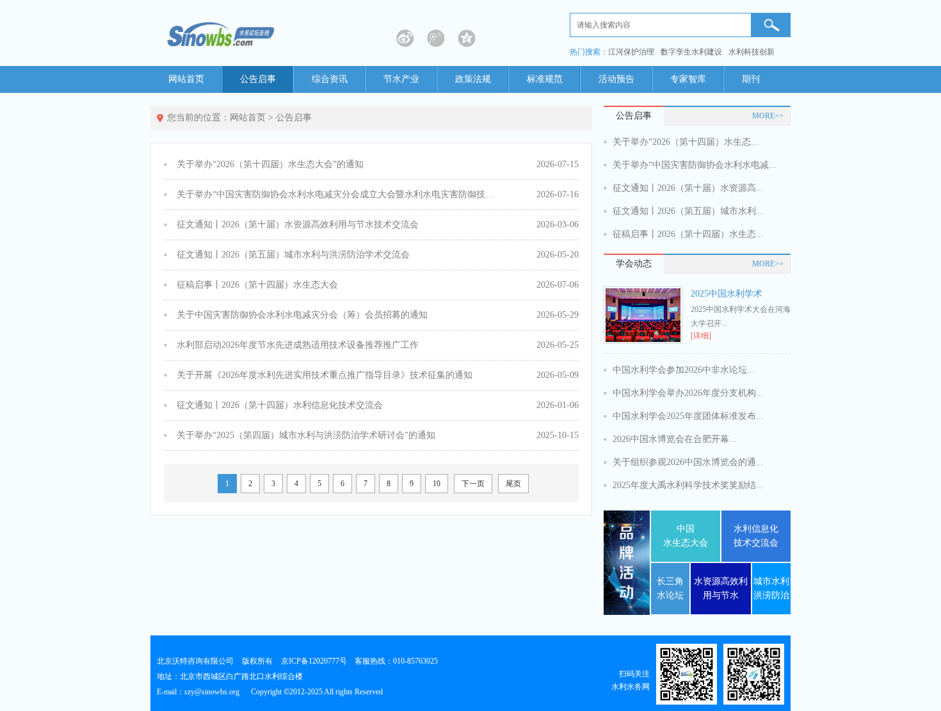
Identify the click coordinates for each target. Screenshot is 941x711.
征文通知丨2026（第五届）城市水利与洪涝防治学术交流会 (293, 254)
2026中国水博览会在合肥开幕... (675, 439)
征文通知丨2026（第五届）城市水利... (688, 211)
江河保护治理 (631, 51)
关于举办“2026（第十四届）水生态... (686, 142)
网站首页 (186, 79)
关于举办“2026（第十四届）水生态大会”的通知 (270, 164)
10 (436, 483)
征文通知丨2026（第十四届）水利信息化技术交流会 (280, 405)
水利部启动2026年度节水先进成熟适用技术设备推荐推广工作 (298, 345)
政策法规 (473, 79)
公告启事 (258, 79)
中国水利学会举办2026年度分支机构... (688, 393)
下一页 (473, 483)
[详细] (701, 335)
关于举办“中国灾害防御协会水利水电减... (694, 165)
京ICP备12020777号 (314, 661)
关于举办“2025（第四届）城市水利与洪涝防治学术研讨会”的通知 (306, 435)
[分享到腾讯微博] (436, 38)
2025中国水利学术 (726, 293)
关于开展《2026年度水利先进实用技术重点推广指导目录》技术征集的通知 (324, 375)
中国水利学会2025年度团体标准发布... (688, 416)
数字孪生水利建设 (691, 51)
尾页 (513, 483)
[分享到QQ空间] (467, 38)
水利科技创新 (751, 51)
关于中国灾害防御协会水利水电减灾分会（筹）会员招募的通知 (302, 315)
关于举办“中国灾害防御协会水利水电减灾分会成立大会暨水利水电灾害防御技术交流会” (337, 194)
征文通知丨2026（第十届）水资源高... (688, 188)
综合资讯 (330, 79)
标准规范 (545, 79)
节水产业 (401, 79)
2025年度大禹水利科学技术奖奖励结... (688, 485)
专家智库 (688, 79)
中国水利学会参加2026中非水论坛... (684, 370)
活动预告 (616, 79)
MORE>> (768, 115)
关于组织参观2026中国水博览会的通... (688, 462)
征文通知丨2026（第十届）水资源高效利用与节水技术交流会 (298, 224)
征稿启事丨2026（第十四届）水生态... (688, 234)
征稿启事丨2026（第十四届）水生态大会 (257, 285)
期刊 (751, 79)
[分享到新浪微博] (405, 38)
